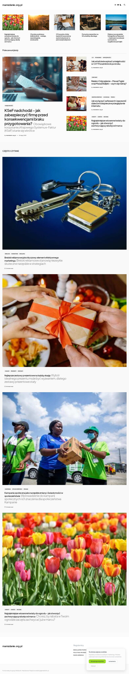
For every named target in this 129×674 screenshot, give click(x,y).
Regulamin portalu (80, 650)
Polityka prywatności (82, 652)
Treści (113, 97)
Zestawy (20, 371)
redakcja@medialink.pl (42, 670)
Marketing (14, 253)
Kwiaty (94, 116)
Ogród (100, 116)
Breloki (7, 253)
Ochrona (106, 97)
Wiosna (106, 116)
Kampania (8, 489)
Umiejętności (107, 57)
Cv (93, 57)
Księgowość (9, 105)
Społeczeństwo (17, 489)
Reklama (22, 253)
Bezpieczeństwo (97, 97)
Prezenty (13, 371)
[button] (118, 5)
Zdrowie (94, 77)
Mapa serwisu (78, 655)
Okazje (7, 371)
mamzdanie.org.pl (12, 4)
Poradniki (98, 57)
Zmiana (26, 489)
